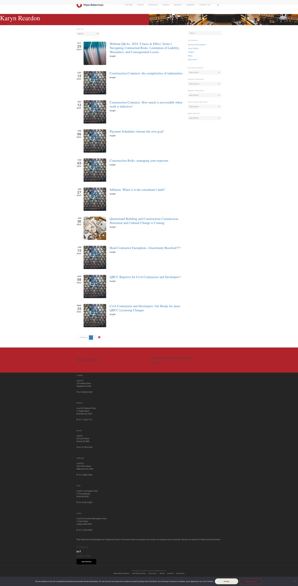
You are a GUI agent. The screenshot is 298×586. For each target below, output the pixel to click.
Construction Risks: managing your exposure (139, 160)
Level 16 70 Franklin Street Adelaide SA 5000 (84, 383)
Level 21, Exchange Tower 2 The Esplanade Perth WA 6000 (87, 494)
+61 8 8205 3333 (85, 392)
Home (2, 24)
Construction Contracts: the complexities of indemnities (146, 73)
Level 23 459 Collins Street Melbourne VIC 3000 (85, 466)
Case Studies (193, 48)
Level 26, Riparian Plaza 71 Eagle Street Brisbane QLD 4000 (86, 411)
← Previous (83, 337)
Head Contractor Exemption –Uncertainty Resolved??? (145, 248)
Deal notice (192, 59)
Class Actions (152, 573)
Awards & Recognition (197, 45)
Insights (191, 52)
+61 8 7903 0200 (85, 447)
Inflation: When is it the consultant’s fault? (137, 189)
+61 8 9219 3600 (85, 502)
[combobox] (205, 72)
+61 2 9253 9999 (85, 530)
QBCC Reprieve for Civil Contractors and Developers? (145, 277)
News (190, 56)
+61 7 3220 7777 (85, 420)
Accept (226, 581)
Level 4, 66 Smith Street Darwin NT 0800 (83, 438)
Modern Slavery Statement (121, 573)
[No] (295, 581)
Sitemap (161, 573)
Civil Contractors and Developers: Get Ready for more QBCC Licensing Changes (145, 308)
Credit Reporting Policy (139, 573)
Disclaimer (170, 573)
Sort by (80, 29)
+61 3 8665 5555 (85, 475)
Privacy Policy (180, 573)
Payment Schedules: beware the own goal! (137, 131)
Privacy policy (251, 581)
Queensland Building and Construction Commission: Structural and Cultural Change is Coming (144, 220)
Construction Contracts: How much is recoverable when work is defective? (146, 104)
